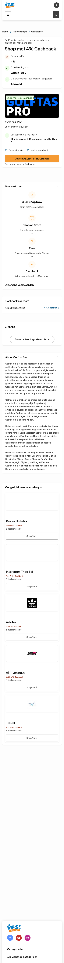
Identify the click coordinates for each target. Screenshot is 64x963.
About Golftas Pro (16, 357)
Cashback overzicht (17, 300)
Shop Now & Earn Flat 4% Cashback (32, 158)
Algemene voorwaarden (19, 284)
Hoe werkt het (13, 186)
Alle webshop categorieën (22, 956)
